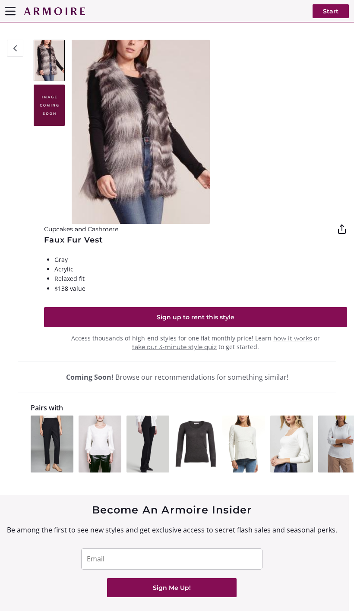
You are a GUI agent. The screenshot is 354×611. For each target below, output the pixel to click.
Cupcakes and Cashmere (81, 229)
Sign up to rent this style (195, 317)
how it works (292, 338)
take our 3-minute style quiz (174, 347)
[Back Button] (15, 48)
